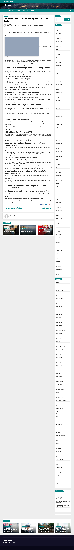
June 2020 (58, 194)
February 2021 (59, 175)
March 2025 (58, 62)
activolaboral (8, 5)
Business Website (59, 349)
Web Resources (59, 486)
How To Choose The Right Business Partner (10, 231)
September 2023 (59, 92)
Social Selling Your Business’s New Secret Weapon (45, 231)
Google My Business (60, 389)
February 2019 (59, 237)
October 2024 (58, 70)
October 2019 (58, 215)
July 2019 (58, 223)
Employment (58, 368)
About (57, 282)
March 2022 (58, 140)
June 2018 (58, 258)
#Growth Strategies (24, 25)
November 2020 (59, 180)
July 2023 (58, 97)
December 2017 (59, 274)
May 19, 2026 (25, 531)
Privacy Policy (25, 10)
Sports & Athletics (59, 467)
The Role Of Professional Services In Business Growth (10, 530)
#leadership (30, 25)
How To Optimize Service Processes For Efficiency (45, 530)
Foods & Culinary (59, 381)
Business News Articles (60, 330)
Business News (6, 16)
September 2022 (59, 124)
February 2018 (59, 269)
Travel (57, 483)
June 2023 (58, 100)
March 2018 (58, 266)
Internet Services (59, 408)
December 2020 (59, 178)
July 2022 (58, 129)
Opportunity (58, 429)
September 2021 (59, 156)
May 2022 (58, 135)
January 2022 (58, 145)
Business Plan (59, 341)
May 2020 (58, 196)
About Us (10, 10)
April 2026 (58, 30)
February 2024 (59, 78)
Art (56, 287)
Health (57, 392)
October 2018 (58, 247)
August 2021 (58, 159)
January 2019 (58, 239)
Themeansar (21, 547)
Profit (57, 440)
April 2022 (58, 137)
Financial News (59, 376)
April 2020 (58, 199)
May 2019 (58, 229)
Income (57, 405)
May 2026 (58, 27)
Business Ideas (59, 303)
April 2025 (58, 60)
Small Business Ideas (60, 459)
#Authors (15, 25)
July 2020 (58, 191)
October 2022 (58, 121)
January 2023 (58, 113)
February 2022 (59, 143)
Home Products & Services (61, 400)
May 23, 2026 (7, 531)
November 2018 (59, 245)
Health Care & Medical (60, 397)
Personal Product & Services (61, 435)
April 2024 (58, 73)
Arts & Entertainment (60, 290)
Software (58, 464)
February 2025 (59, 65)
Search (58, 15)
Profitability (58, 443)
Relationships (59, 451)
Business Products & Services (62, 346)
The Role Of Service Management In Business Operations (28, 530)
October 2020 (58, 183)
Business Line (59, 319)
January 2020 (58, 207)
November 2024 (59, 68)
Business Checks (59, 298)
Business (58, 295)
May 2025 (58, 57)
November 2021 (59, 151)
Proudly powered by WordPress (7, 547)
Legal (57, 411)
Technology (58, 475)
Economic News (59, 362)
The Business (58, 478)
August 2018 (58, 253)
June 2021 (58, 164)
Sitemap (32, 10)
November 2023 (59, 86)
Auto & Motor (58, 293)
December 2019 (59, 210)
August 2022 (58, 127)
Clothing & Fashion (60, 360)
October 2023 (58, 89)
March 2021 (58, 172)
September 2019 (59, 218)
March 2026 (58, 33)
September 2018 (59, 250)
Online (57, 421)
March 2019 (58, 234)
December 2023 (59, 84)
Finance (57, 370)
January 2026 (58, 38)
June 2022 (58, 132)
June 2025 (58, 54)
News (57, 419)
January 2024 (58, 81)
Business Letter (59, 314)
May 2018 (58, 261)
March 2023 (58, 108)
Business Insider (59, 309)
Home (5, 10)
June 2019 (58, 226)
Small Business (59, 456)
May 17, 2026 (42, 531)
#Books (19, 25)
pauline (9, 24)
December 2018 (59, 242)
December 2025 (59, 41)
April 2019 (58, 231)
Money (57, 413)
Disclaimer (17, 10)
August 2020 (58, 188)
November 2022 (59, 119)
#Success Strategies (39, 25)
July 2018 (58, 255)
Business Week (59, 354)
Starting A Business (60, 470)
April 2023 (58, 105)
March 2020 (58, 202)
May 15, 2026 (59, 531)
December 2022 (59, 116)
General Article (59, 384)
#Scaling (34, 25)
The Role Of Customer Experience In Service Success (62, 530)
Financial (58, 373)
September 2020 (59, 186)
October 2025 (58, 46)
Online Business (59, 424)
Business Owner (59, 338)
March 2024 (58, 76)
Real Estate (58, 448)
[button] (68, 10)
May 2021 (58, 167)
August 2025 (58, 49)
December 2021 (59, 148)
